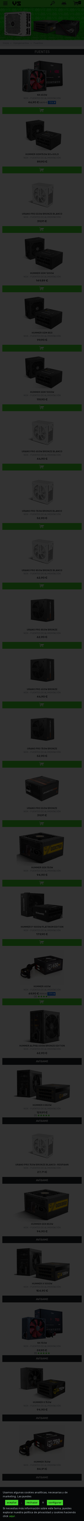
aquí (12, 1516)
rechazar (32, 1502)
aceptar (12, 1502)
